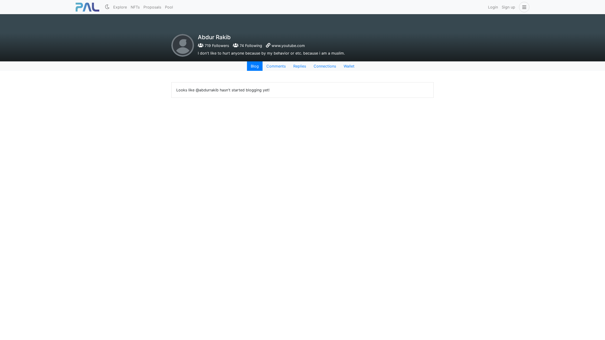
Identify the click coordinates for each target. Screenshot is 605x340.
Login (493, 7)
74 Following (250, 45)
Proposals (152, 7)
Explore (120, 7)
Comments (276, 66)
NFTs (135, 7)
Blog (255, 66)
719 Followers (216, 45)
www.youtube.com (288, 45)
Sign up (508, 7)
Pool (169, 7)
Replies (299, 66)
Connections (325, 66)
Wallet (349, 66)
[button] (523, 7)
